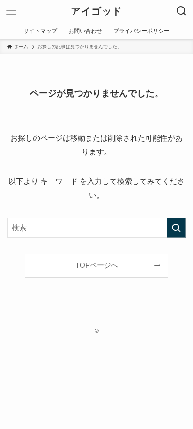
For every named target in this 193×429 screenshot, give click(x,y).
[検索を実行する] (176, 228)
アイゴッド (96, 11)
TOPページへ (96, 265)
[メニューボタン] (11, 11)
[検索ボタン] (182, 11)
